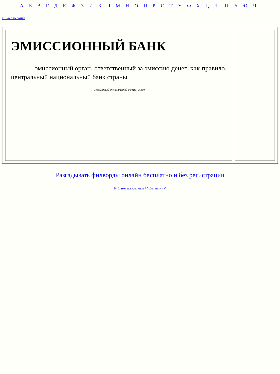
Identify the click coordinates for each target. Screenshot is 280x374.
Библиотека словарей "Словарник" (140, 188)
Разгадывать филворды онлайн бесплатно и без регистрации (140, 174)
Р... (156, 5)
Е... (66, 5)
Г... (49, 5)
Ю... (247, 5)
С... (164, 5)
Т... (173, 5)
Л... (110, 5)
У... (182, 5)
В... (41, 5)
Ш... (227, 5)
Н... (129, 5)
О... (138, 5)
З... (84, 5)
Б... (32, 5)
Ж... (75, 5)
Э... (237, 5)
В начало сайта (13, 17)
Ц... (209, 5)
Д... (58, 5)
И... (93, 5)
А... (24, 5)
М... (120, 5)
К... (102, 5)
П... (147, 5)
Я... (256, 5)
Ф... (191, 5)
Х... (200, 5)
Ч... (218, 5)
